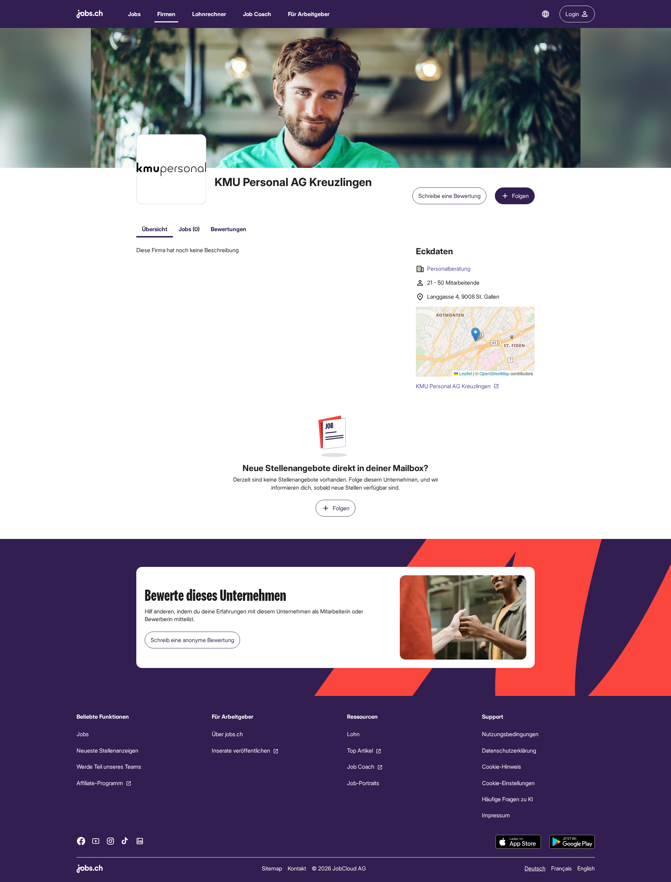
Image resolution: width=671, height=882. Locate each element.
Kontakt (296, 868)
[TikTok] (125, 841)
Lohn (353, 734)
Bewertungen (228, 229)
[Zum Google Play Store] (572, 842)
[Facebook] (81, 841)
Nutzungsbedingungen (510, 734)
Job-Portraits (363, 783)
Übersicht (154, 229)
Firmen (166, 13)
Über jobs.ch (227, 734)
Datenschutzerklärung (509, 750)
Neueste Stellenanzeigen (107, 750)
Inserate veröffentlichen (240, 750)
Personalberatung (448, 268)
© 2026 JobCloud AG (338, 868)
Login (572, 13)
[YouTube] (95, 841)
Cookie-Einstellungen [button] (508, 783)
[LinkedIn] (139, 841)
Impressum (496, 815)
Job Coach (257, 13)
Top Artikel (360, 750)
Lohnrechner (209, 13)
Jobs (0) (189, 229)
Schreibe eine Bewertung (449, 195)
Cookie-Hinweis (501, 766)
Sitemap (271, 868)
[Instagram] (110, 841)
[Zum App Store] (518, 842)
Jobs (134, 13)
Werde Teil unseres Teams (109, 766)
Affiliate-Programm (100, 783)
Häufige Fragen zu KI (507, 799)
